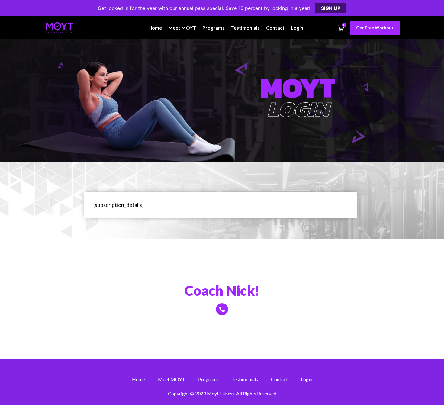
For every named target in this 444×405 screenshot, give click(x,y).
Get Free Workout (375, 27)
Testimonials (245, 28)
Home (155, 28)
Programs (213, 28)
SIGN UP (330, 8)
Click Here (222, 323)
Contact (275, 28)
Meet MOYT (182, 28)
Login (297, 28)
